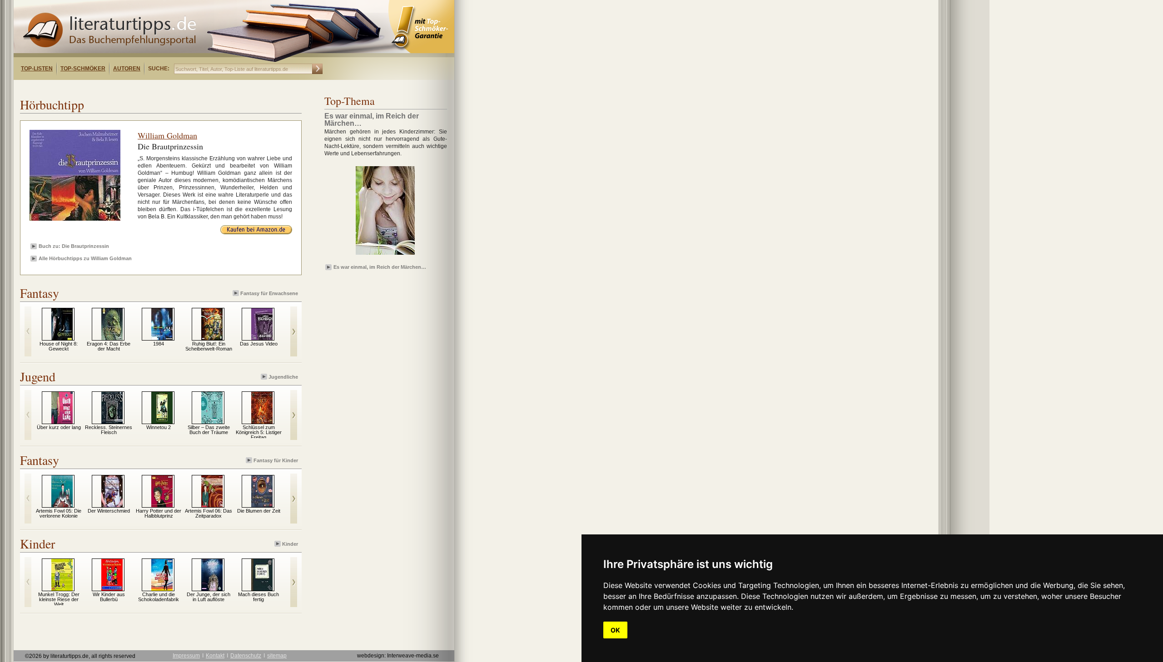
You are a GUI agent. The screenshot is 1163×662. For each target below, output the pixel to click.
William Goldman (167, 135)
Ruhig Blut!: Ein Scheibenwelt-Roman (208, 346)
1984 (158, 343)
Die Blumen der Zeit (258, 511)
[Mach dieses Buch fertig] (262, 589)
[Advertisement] (131, 87)
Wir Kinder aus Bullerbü (109, 597)
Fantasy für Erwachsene (269, 293)
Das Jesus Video (259, 343)
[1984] (162, 338)
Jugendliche (283, 377)
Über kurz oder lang (59, 427)
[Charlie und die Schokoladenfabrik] (162, 589)
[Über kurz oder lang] (62, 422)
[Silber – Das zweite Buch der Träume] (212, 422)
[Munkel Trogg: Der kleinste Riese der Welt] (62, 589)
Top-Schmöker (82, 68)
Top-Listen (37, 68)
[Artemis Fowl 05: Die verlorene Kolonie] (62, 505)
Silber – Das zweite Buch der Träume (209, 430)
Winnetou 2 (158, 427)
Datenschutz (245, 655)
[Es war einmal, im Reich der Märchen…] (385, 255)
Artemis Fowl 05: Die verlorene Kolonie (58, 513)
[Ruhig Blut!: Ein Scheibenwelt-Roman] (212, 338)
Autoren (126, 68)
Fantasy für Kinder (275, 460)
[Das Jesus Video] (262, 338)
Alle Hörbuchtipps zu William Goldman (85, 258)
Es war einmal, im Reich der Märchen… (379, 267)
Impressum (186, 655)
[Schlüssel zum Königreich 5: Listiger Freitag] (262, 422)
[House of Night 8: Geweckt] (62, 338)
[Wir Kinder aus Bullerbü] (112, 589)
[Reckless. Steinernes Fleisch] (112, 422)
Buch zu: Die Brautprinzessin (74, 246)
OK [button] (615, 630)
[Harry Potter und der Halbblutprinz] (162, 505)
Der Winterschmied (109, 511)
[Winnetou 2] (162, 422)
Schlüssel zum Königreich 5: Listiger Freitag (259, 432)
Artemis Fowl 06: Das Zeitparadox (208, 513)
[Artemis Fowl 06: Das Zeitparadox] (212, 505)
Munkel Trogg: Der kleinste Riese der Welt (59, 599)
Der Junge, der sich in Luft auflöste (208, 597)
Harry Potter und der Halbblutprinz (158, 513)
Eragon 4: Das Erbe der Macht (108, 346)
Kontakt (215, 655)
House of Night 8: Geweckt (59, 346)
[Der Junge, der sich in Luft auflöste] (212, 589)
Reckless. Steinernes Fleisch (108, 430)
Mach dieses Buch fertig (258, 597)
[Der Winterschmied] (112, 505)
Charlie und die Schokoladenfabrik (158, 597)
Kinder (290, 544)
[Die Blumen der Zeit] (262, 505)
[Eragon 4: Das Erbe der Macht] (112, 338)
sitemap (277, 655)
